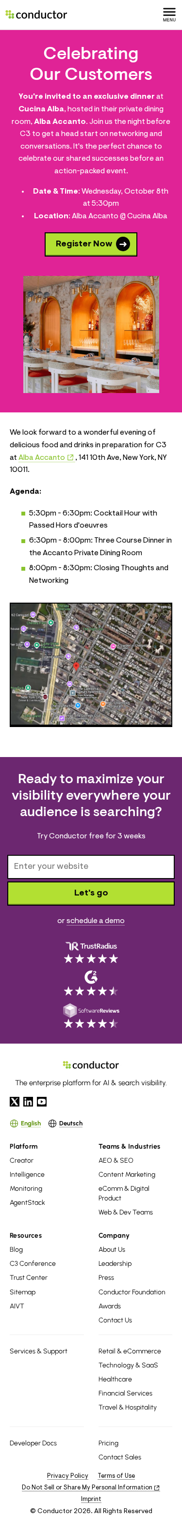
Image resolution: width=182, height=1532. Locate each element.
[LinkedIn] (28, 1102)
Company (114, 1235)
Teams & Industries (130, 1146)
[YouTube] (42, 1102)
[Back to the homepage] (36, 14)
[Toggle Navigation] (169, 14)
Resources (26, 1235)
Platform (24, 1146)
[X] (14, 1102)
